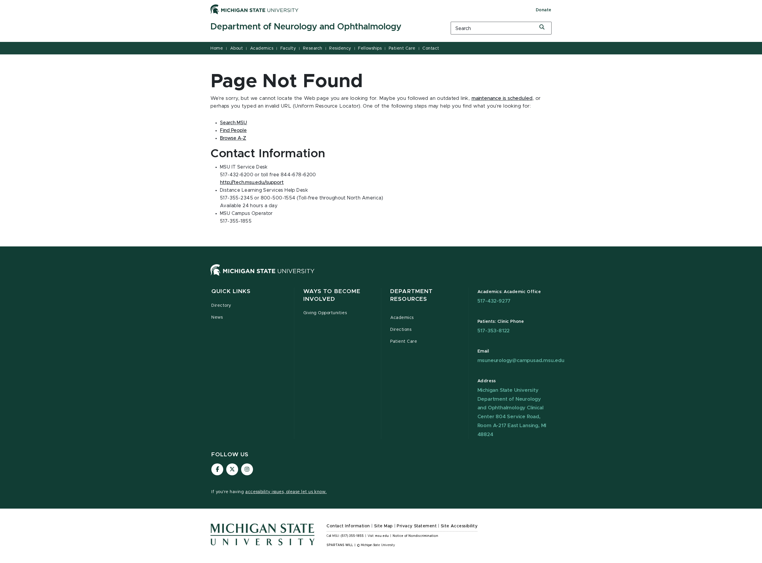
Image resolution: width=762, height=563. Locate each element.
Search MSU (233, 122)
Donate (544, 10)
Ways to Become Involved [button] (332, 295)
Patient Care (402, 48)
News (217, 317)
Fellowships (370, 48)
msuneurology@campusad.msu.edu (520, 360)
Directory (221, 305)
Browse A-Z (233, 138)
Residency (340, 48)
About (236, 48)
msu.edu (382, 535)
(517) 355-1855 (352, 535)
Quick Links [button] (231, 291)
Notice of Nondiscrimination (415, 535)
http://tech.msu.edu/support (252, 182)
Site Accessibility (459, 526)
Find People (233, 130)
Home (216, 48)
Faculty (288, 48)
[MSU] (262, 275)
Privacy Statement (417, 526)
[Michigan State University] (254, 9)
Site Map (383, 526)
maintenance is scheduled (502, 98)
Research (312, 48)
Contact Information (348, 526)
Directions (400, 330)
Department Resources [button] (411, 295)
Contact (430, 48)
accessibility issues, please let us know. (286, 492)
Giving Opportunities (325, 313)
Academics (262, 48)
